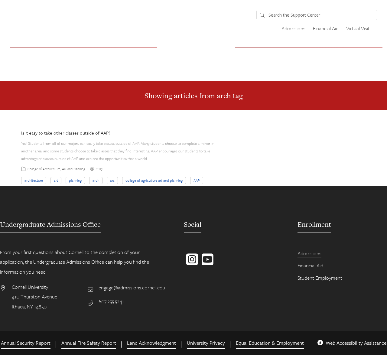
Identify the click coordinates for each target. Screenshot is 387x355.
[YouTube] (206, 262)
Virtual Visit (358, 28)
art (56, 180)
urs (112, 180)
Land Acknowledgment (151, 343)
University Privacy (206, 343)
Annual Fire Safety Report (88, 343)
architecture (33, 180)
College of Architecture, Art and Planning (56, 168)
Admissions (293, 28)
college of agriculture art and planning (154, 180)
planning (75, 180)
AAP (197, 180)
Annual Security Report (25, 343)
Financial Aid (326, 28)
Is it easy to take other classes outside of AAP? (65, 132)
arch (96, 180)
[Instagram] (191, 262)
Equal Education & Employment (270, 343)
